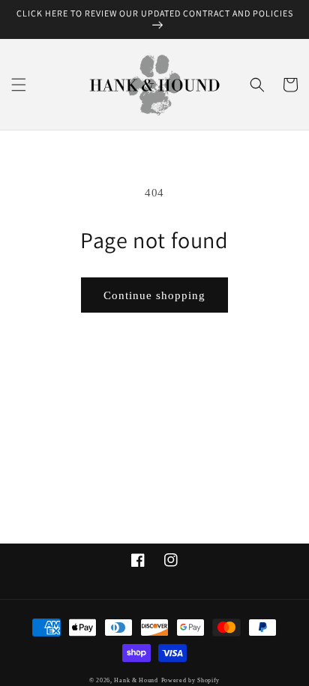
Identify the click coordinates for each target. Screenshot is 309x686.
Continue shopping (155, 295)
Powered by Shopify (190, 680)
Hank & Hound (136, 680)
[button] (18, 84)
